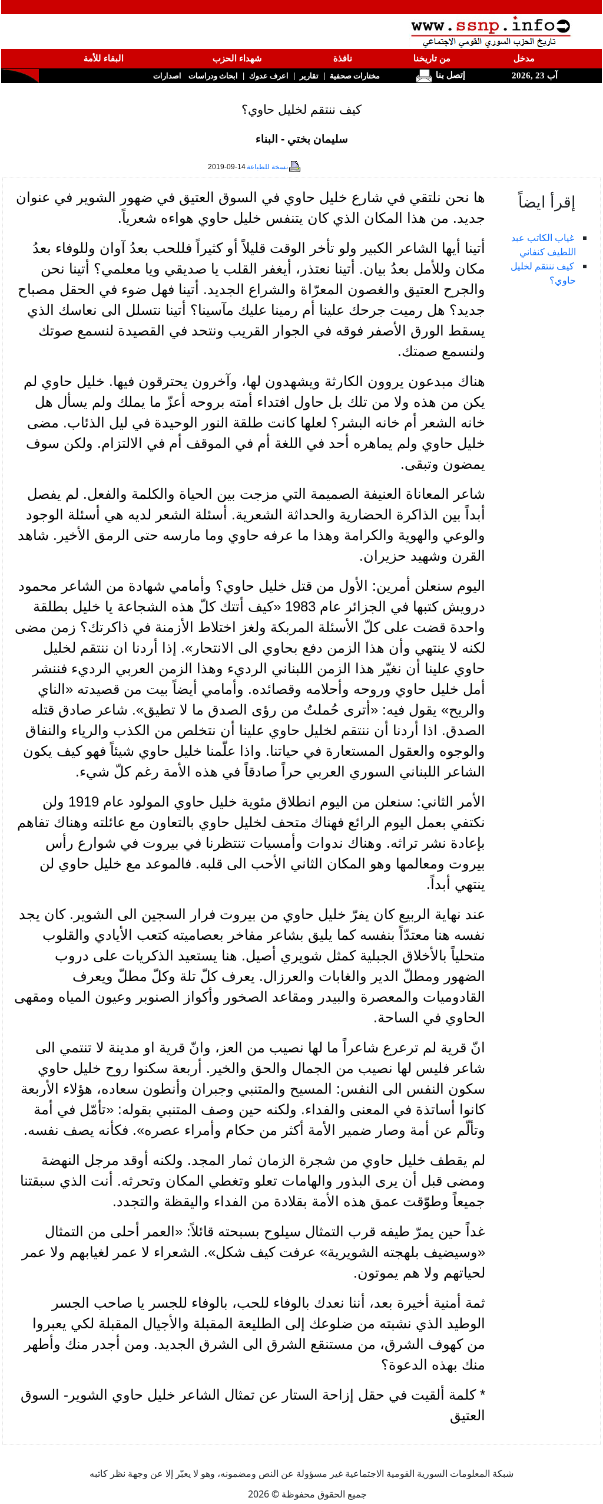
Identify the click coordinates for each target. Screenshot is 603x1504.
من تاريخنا (431, 58)
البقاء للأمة (104, 58)
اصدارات (167, 75)
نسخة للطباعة (267, 167)
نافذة (342, 58)
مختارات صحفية (355, 75)
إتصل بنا (449, 75)
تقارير (309, 75)
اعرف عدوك (269, 75)
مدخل (524, 58)
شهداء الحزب (237, 58)
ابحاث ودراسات (213, 75)
